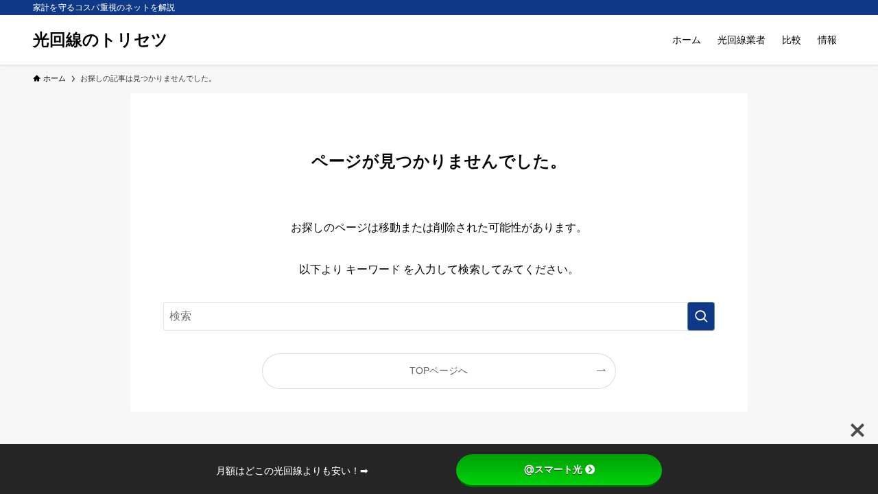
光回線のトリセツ (100, 40)
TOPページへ (439, 370)
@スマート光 (553, 469)
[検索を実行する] (701, 316)
